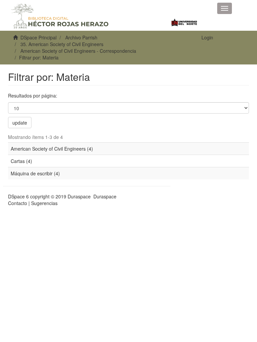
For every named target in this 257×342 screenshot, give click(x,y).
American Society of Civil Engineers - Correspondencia (78, 50)
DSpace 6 (18, 196)
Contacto (17, 203)
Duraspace (104, 196)
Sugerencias (44, 203)
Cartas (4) (21, 161)
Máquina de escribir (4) (35, 173)
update (19, 122)
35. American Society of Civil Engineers (61, 44)
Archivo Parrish (81, 37)
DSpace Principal (38, 37)
